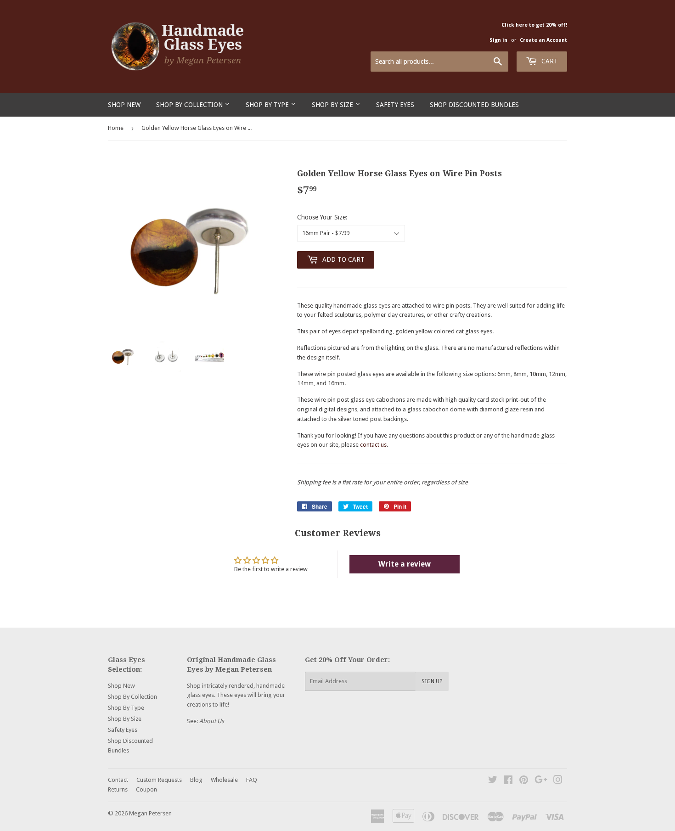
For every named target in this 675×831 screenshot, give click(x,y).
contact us (373, 444)
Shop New (124, 104)
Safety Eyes (395, 104)
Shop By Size (333, 104)
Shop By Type (268, 104)
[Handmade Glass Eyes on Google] (540, 781)
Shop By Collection (190, 104)
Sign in (498, 40)
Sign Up (432, 681)
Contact (118, 779)
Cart (549, 61)
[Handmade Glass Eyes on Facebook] (508, 781)
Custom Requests (159, 779)
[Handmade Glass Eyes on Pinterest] (524, 781)
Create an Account (543, 40)
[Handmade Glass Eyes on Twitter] (492, 781)
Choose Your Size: (322, 217)
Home (116, 127)
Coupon (146, 789)
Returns (118, 789)
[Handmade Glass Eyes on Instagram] (557, 781)
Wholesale (224, 779)
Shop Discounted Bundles (474, 104)
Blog (196, 779)
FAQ (251, 779)
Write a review (404, 564)
